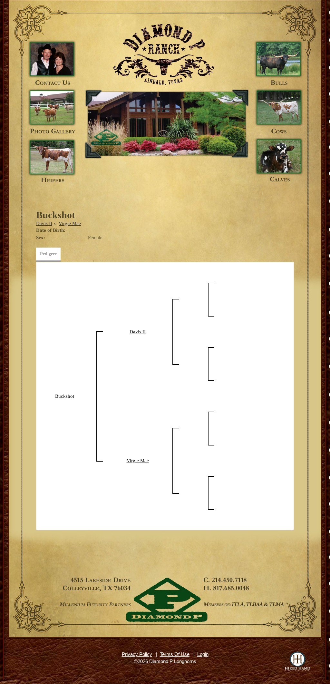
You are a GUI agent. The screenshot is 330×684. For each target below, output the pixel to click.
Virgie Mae (70, 223)
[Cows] (278, 113)
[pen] (52, 161)
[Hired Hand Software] (297, 661)
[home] (166, 122)
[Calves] (278, 161)
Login (203, 654)
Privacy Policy (137, 654)
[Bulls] (278, 64)
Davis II (44, 223)
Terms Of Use (174, 654)
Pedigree (48, 253)
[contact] (52, 64)
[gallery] (52, 113)
